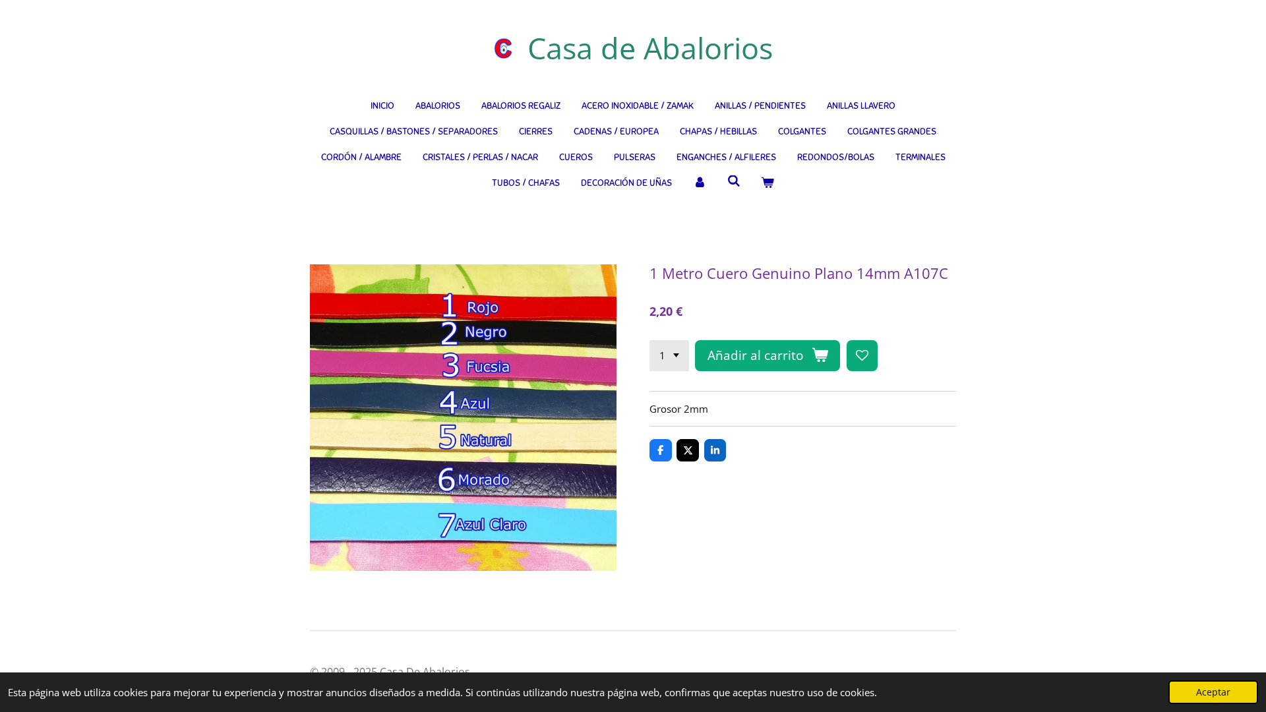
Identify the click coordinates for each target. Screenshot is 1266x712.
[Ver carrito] (767, 183)
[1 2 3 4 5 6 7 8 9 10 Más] (669, 355)
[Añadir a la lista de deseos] (862, 355)
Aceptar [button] (1213, 692)
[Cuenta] (699, 183)
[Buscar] (734, 181)
